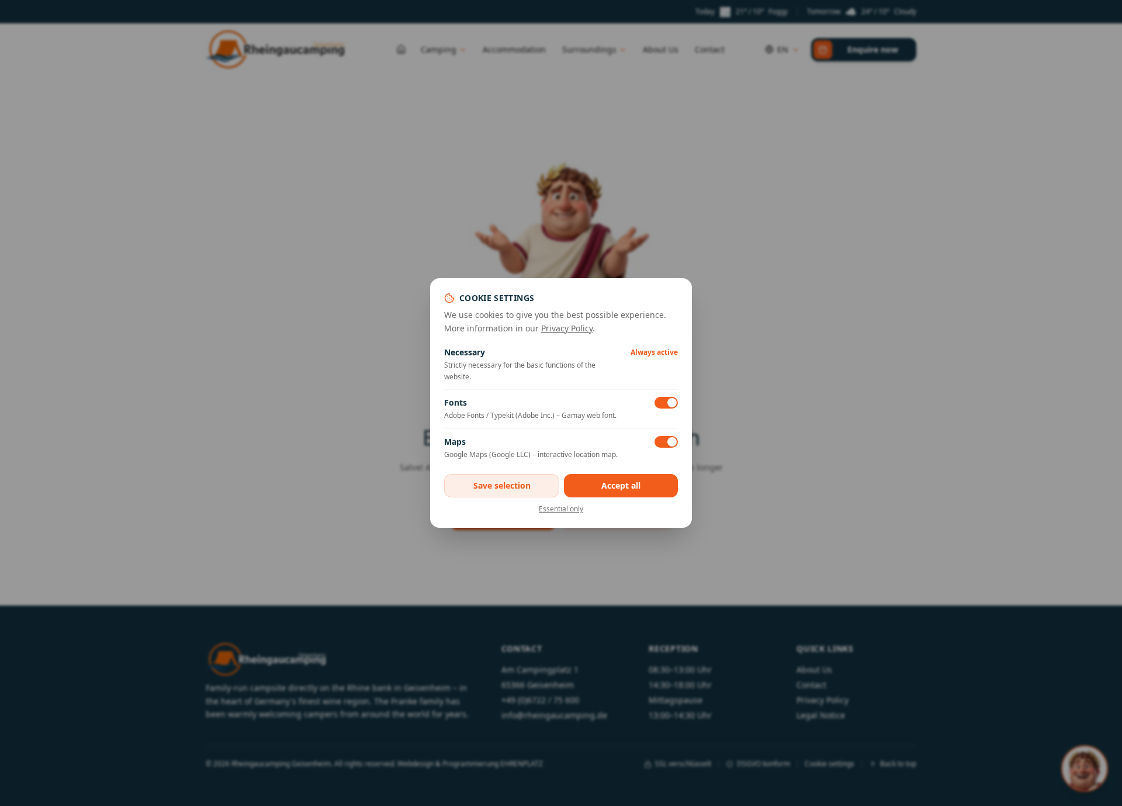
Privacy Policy (567, 328)
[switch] (666, 403)
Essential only (561, 509)
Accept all (620, 485)
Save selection (502, 485)
